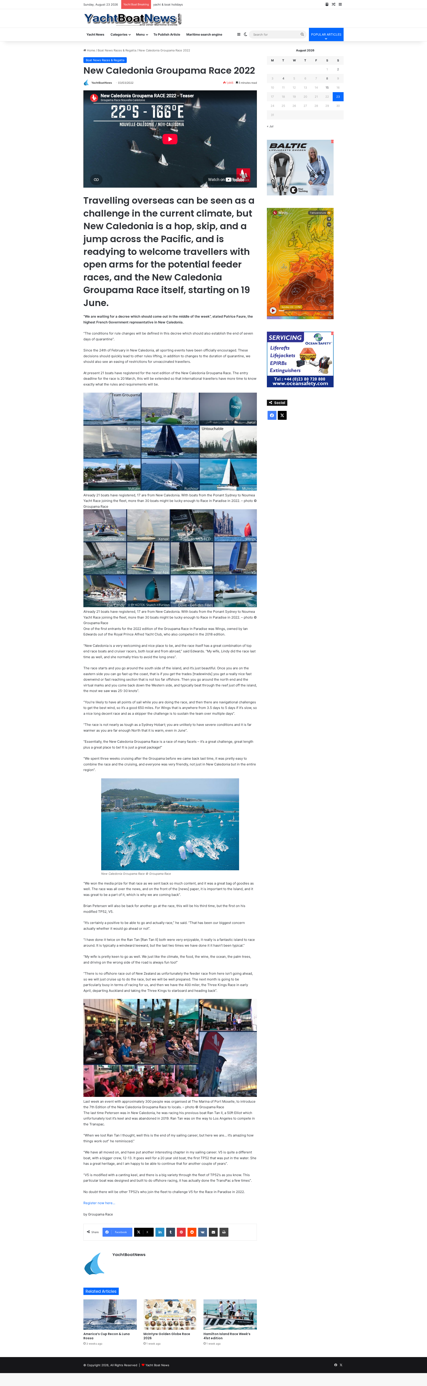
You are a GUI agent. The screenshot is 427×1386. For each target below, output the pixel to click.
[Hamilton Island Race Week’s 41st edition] (230, 1314)
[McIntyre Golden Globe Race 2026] (170, 1314)
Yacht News (95, 34)
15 (327, 87)
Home (90, 50)
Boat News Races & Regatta (117, 50)
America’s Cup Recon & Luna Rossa (106, 1336)
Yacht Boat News (157, 1365)
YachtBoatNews (101, 82)
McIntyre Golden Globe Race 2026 (166, 1336)
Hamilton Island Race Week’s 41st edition (226, 1336)
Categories (119, 34)
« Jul (270, 126)
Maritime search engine (204, 34)
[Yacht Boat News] (133, 18)
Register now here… (99, 1203)
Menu (140, 34)
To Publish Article (166, 34)
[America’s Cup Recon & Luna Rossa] (110, 1314)
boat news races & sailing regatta (176, 4)
